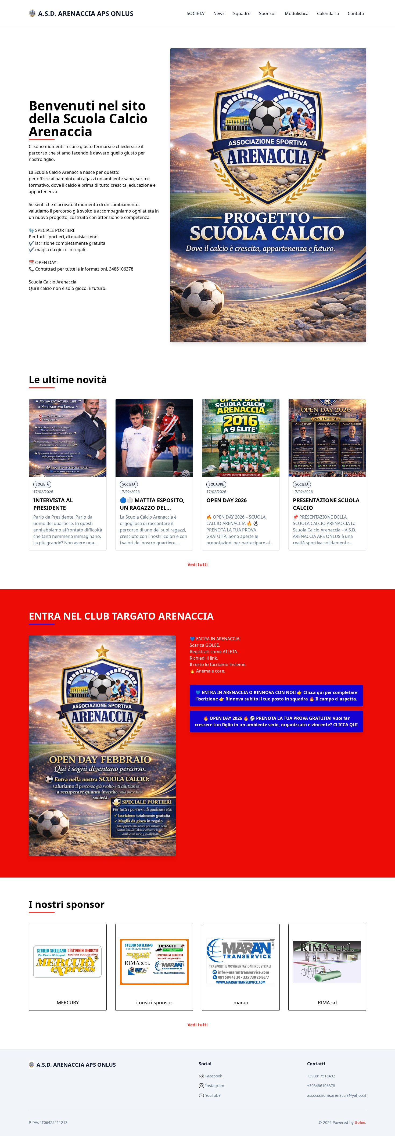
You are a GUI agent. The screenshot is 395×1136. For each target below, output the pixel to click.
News (219, 13)
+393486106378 (321, 1085)
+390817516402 (321, 1076)
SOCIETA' (196, 13)
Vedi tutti (198, 564)
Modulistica (296, 13)
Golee (360, 1122)
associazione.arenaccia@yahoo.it (336, 1095)
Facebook (213, 1076)
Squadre (241, 13)
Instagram (214, 1085)
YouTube (213, 1095)
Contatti (356, 13)
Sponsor (267, 13)
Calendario (328, 13)
